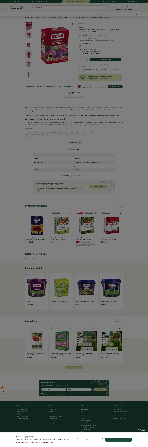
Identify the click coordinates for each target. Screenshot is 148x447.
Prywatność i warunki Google (45, 442)
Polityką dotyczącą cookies (55, 439)
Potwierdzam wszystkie (118, 439)
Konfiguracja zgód (90, 439)
